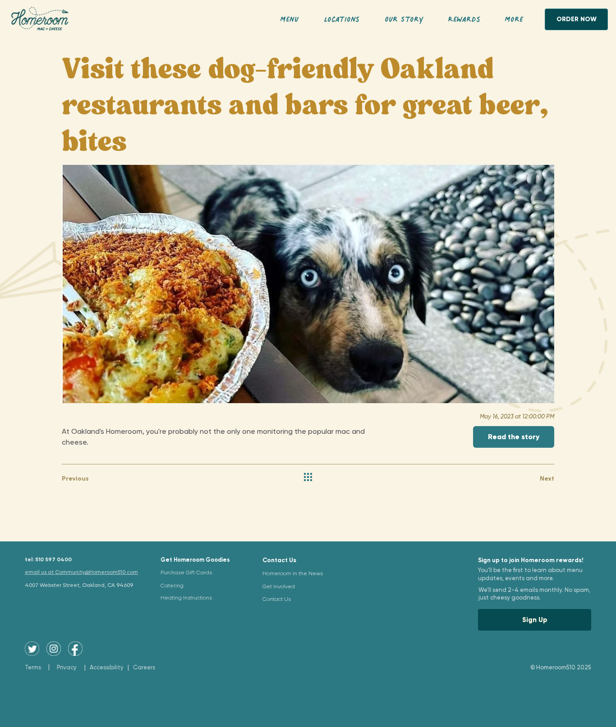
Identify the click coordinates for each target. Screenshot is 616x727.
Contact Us (279, 560)
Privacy (67, 667)
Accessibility (107, 667)
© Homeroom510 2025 (560, 667)
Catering (172, 585)
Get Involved (278, 586)
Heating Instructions (186, 598)
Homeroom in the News (292, 573)
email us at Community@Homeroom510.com (81, 572)
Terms (33, 667)
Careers (144, 667)
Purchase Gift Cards (186, 572)
